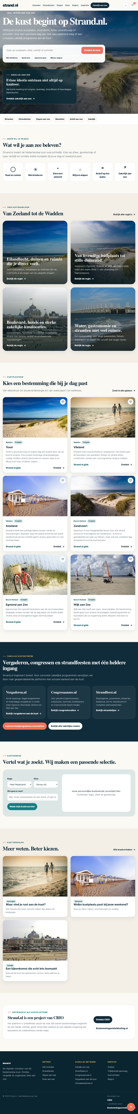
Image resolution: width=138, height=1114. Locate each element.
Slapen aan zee (43, 119)
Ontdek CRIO (103, 1019)
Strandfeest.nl (81, 1071)
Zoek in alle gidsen (122, 390)
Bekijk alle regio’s (122, 214)
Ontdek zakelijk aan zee (19, 98)
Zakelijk (91, 119)
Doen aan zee (48, 1079)
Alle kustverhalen (122, 849)
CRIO (109, 1100)
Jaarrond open (40, 58)
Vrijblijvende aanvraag (117, 1071)
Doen (67, 5)
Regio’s (75, 5)
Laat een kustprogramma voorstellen (24, 726)
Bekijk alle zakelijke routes (65, 726)
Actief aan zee (76, 119)
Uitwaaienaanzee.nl (83, 1083)
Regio (9, 779)
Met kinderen (12, 58)
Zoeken (111, 1067)
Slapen (60, 5)
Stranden (36, 5)
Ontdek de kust (92, 50)
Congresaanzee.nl (83, 1075)
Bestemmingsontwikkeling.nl (112, 1028)
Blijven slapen (56, 58)
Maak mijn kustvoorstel (22, 806)
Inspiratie (85, 5)
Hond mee (26, 58)
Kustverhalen (113, 1075)
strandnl (10, 5)
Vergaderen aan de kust (85, 1079)
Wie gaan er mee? (15, 791)
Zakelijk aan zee (100, 5)
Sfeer (36, 779)
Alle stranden (48, 1067)
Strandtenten (48, 5)
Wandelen (59, 119)
